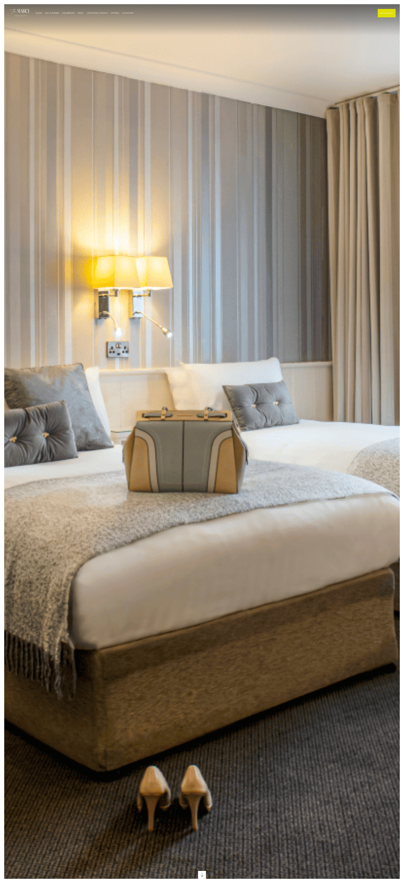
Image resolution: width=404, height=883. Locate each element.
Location (127, 13)
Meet (81, 13)
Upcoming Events (97, 13)
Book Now (386, 13)
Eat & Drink (52, 13)
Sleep (39, 13)
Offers (115, 13)
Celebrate (68, 13)
